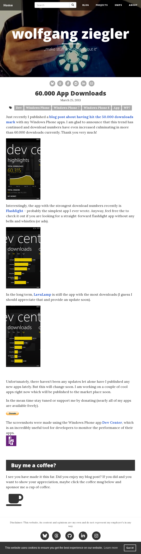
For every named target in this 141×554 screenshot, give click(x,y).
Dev (19, 108)
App (116, 108)
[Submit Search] (72, 5)
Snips (118, 5)
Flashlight (14, 211)
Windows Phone (38, 108)
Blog (85, 5)
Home (8, 5)
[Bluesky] (45, 535)
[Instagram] (96, 535)
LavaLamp (42, 294)
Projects (102, 5)
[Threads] (56, 535)
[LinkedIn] (83, 535)
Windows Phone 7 (66, 108)
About (133, 5)
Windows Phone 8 (96, 108)
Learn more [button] (111, 547)
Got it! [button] (130, 547)
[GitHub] (69, 535)
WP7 (127, 108)
